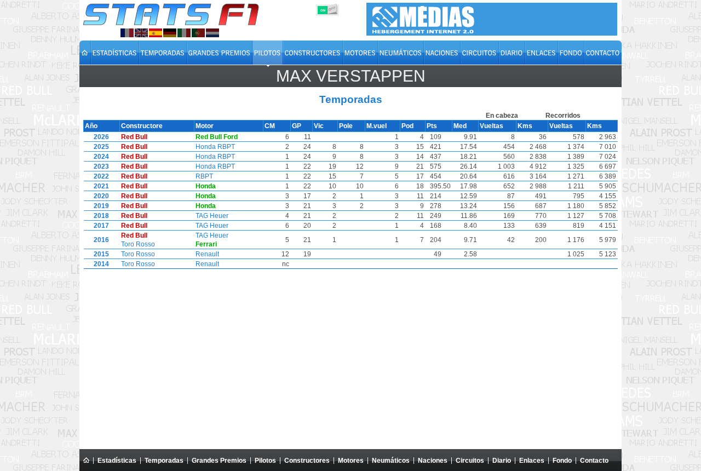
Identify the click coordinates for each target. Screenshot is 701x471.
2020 (101, 196)
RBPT (204, 176)
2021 (101, 186)
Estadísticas (116, 460)
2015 (101, 254)
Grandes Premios (219, 460)
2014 (101, 264)
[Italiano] (184, 32)
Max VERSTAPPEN (351, 76)
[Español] (155, 32)
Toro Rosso (138, 244)
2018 (101, 216)
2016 (101, 240)
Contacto (594, 460)
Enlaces (531, 460)
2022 (101, 176)
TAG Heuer (212, 216)
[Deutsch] (169, 32)
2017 (101, 225)
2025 (101, 147)
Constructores (307, 460)
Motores (351, 460)
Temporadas (164, 460)
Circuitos (470, 460)
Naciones (432, 460)
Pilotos (265, 460)
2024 (101, 156)
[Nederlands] (212, 32)
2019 (101, 206)
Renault (207, 254)
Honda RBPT (215, 147)
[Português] (198, 32)
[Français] (127, 32)
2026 (101, 137)
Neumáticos (391, 460)
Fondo (562, 460)
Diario (501, 460)
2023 (101, 166)
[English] (141, 32)
